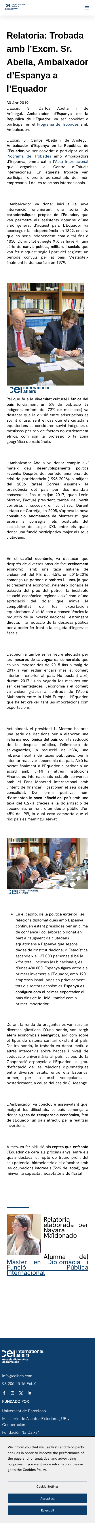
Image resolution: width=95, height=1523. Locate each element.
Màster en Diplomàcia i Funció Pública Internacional (47, 1267)
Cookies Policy (34, 1469)
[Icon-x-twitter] (21, 1393)
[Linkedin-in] (29, 1393)
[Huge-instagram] (13, 1393)
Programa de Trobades (58, 124)
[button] (87, 8)
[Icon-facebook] (4, 1393)
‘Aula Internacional (71, 161)
